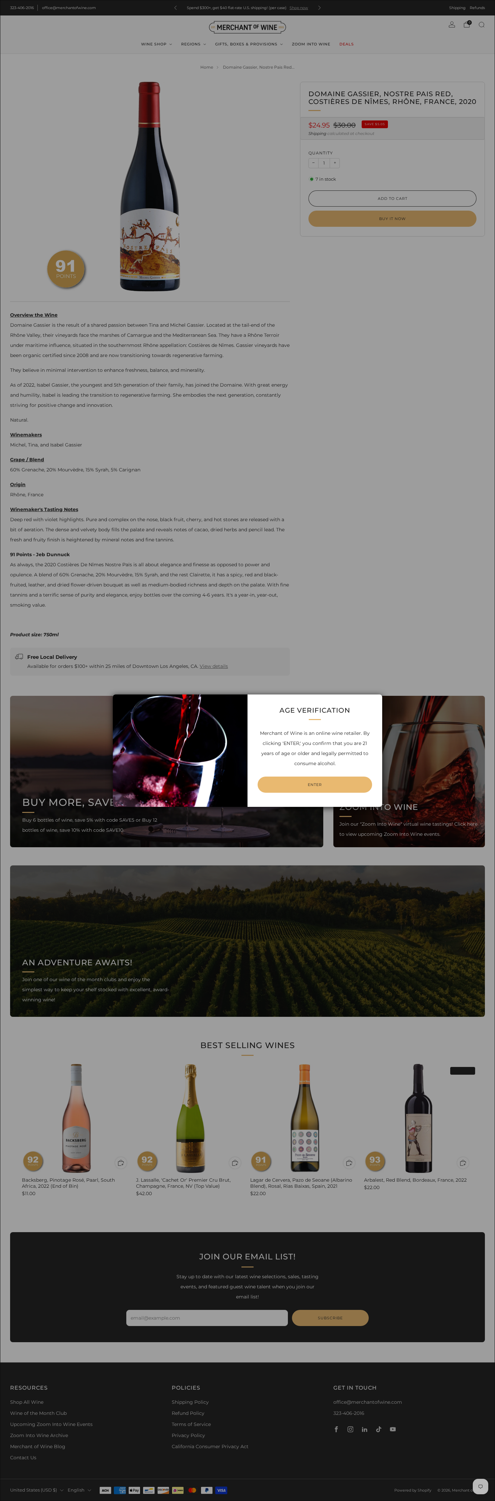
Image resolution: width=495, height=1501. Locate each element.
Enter (315, 784)
